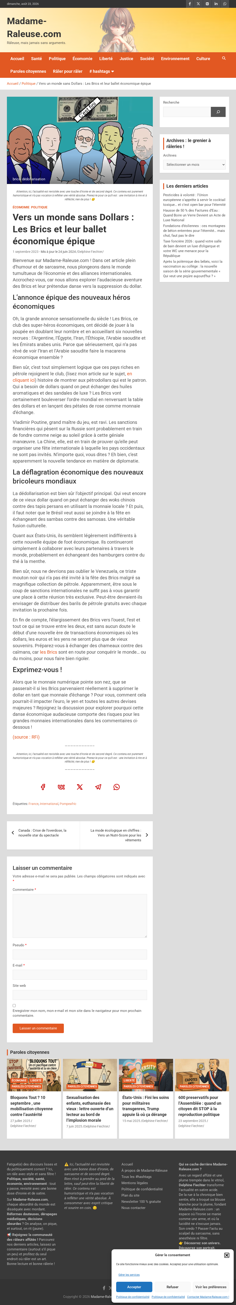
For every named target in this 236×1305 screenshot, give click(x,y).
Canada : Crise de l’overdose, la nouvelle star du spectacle (42, 832)
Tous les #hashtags (136, 1177)
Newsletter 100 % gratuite (141, 1202)
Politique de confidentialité (132, 1297)
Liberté (106, 58)
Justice (126, 58)
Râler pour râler (68, 71)
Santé (36, 58)
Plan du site (130, 1195)
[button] (226, 1255)
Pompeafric (68, 804)
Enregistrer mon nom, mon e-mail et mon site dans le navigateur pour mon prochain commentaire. (77, 1013)
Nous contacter (133, 1208)
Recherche (171, 102)
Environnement (175, 58)
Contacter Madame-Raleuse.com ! (208, 1297)
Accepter (134, 1287)
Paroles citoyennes (28, 71)
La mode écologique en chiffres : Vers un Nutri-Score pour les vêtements (116, 835)
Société (147, 58)
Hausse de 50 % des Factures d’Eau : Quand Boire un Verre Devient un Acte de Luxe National (194, 215)
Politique (57, 58)
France (33, 804)
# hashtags (99, 71)
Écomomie (82, 58)
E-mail (19, 965)
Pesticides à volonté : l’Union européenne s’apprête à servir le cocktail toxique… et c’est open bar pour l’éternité (194, 200)
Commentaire (24, 890)
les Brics (48, 652)
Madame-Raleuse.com (108, 1297)
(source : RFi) (26, 737)
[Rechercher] (218, 112)
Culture (203, 58)
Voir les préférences (211, 1287)
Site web (19, 986)
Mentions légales (134, 1183)
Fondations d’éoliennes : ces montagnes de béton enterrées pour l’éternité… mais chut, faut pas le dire (194, 231)
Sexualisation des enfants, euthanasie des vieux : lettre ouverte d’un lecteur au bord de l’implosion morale (89, 1109)
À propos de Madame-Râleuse (144, 1170)
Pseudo (18, 945)
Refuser (172, 1287)
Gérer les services (129, 1274)
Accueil (17, 58)
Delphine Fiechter (90, 251)
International (49, 804)
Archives (170, 155)
